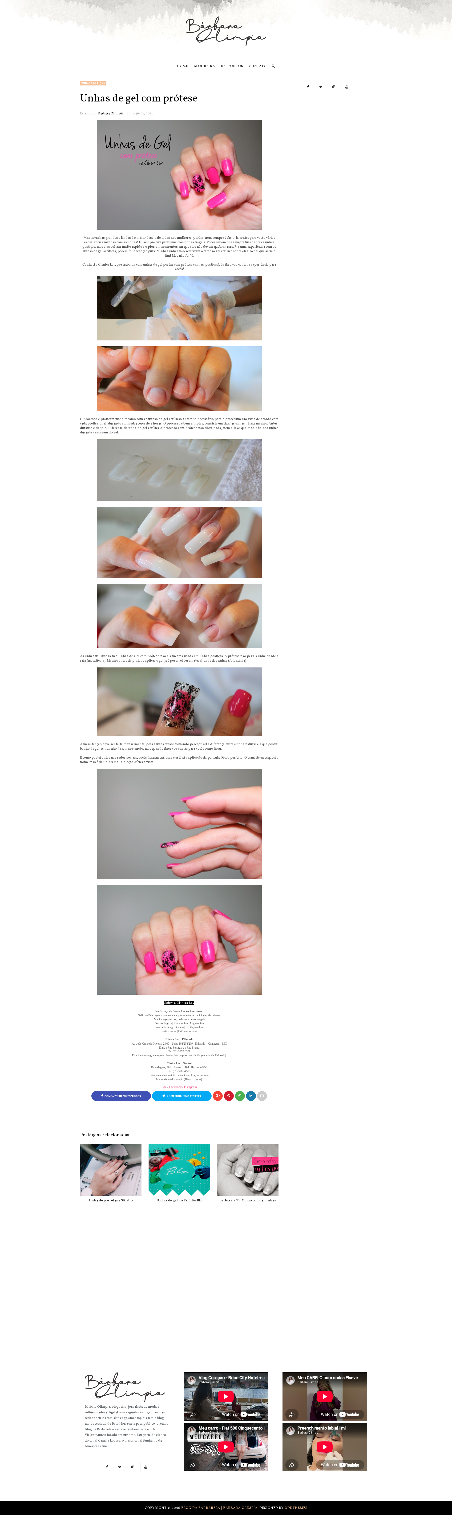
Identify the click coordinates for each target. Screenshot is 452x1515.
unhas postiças (93, 83)
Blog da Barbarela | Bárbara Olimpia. (220, 1508)
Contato (258, 66)
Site (164, 1087)
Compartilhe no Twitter (184, 1096)
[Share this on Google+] (218, 1096)
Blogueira (204, 66)
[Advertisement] (328, 144)
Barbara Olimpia (111, 113)
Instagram (190, 1087)
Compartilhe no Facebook (122, 1096)
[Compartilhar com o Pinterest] (262, 1096)
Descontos (232, 66)
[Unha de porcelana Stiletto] (110, 1170)
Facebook (175, 1087)
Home (182, 66)
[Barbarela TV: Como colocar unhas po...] (247, 1170)
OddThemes (296, 1508)
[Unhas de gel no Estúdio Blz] (179, 1170)
